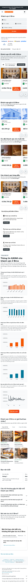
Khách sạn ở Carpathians (9, 562)
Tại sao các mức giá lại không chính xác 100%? (13, 581)
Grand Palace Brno (6, 80)
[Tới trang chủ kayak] (9, 12)
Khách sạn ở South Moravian (19, 560)
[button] (26, 7)
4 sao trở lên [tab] (5, 427)
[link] (6, 222)
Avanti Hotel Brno (6, 157)
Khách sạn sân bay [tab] (22, 535)
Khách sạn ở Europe (19, 559)
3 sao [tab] (13, 427)
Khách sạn (12, 559)
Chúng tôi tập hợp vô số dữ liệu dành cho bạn (13, 578)
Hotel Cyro (4, 121)
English (14, 8)
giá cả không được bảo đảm (7, 572)
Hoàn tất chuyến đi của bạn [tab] (9, 535)
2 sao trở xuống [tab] (22, 427)
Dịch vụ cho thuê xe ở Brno (9, 545)
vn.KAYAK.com (6, 559)
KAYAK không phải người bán (9, 576)
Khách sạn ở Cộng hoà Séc (7, 560)
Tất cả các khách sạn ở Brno (7, 554)
